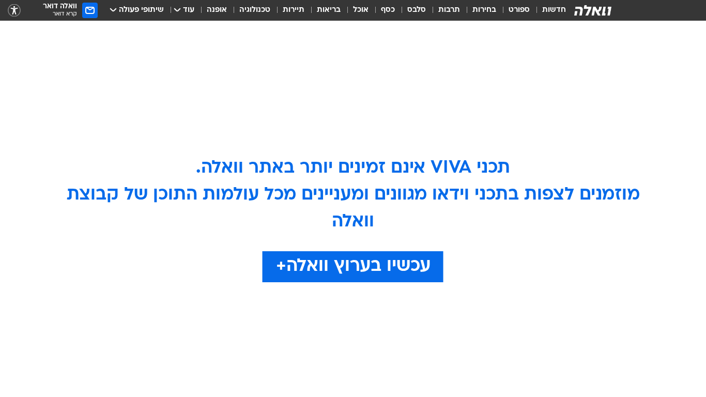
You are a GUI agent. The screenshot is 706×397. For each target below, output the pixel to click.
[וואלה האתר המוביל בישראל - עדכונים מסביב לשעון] (592, 10)
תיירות (293, 10)
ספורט (519, 10)
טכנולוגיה (254, 10)
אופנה (217, 10)
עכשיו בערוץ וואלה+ (353, 266)
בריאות (329, 10)
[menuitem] (548, 10)
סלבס (416, 10)
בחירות (484, 10)
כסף (388, 10)
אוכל (361, 10)
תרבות (449, 10)
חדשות (554, 10)
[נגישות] (14, 10)
